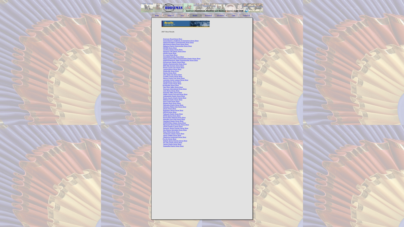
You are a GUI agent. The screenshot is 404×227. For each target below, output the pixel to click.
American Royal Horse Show (172, 39)
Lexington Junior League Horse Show (175, 80)
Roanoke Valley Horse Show (172, 92)
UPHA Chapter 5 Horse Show (173, 126)
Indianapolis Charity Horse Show (174, 96)
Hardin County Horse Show (172, 83)
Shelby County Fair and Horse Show (175, 94)
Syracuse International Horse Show (175, 89)
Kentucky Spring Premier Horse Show (175, 128)
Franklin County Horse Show (172, 76)
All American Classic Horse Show (174, 62)
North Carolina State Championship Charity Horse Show (181, 58)
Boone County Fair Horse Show (173, 67)
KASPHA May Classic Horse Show (174, 123)
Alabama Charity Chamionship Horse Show (177, 46)
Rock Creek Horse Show (171, 101)
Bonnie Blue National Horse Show (174, 117)
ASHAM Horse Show (170, 48)
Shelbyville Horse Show (171, 71)
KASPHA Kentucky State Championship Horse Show (180, 60)
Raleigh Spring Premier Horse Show (175, 141)
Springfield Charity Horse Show (173, 57)
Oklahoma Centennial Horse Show (174, 137)
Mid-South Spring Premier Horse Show (176, 124)
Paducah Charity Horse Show (173, 114)
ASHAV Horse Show (169, 53)
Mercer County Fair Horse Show (174, 78)
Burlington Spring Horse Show (173, 110)
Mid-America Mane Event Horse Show (176, 44)
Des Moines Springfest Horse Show (175, 130)
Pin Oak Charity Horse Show (172, 142)
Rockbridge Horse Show (171, 85)
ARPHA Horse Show (169, 112)
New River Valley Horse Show (173, 87)
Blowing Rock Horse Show (172, 103)
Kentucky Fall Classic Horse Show (174, 51)
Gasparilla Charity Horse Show (173, 146)
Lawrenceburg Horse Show (172, 69)
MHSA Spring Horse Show (172, 116)
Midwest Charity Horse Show (172, 99)
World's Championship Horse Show (175, 64)
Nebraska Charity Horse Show (173, 105)
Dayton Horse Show (169, 73)
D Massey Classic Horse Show (174, 133)
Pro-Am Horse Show (169, 139)
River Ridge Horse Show (171, 132)
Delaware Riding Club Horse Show (174, 107)
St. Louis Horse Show (170, 55)
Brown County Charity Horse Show (174, 98)
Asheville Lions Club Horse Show (174, 119)
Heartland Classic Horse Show (173, 121)
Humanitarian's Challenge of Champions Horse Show (181, 41)
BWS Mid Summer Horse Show (173, 66)
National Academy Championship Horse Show (178, 42)
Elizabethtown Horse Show (172, 82)
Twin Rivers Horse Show (171, 91)
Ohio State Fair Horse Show (172, 74)
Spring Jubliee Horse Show (172, 135)
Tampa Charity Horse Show (172, 144)
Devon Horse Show (169, 108)
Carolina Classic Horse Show (172, 49)
